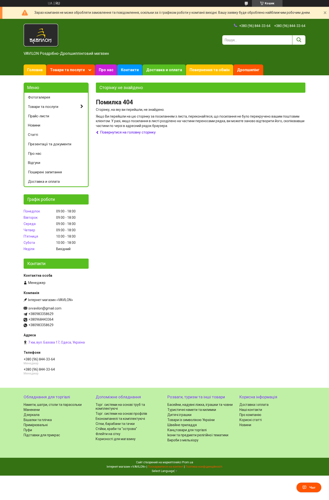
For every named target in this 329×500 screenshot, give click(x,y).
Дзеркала (31, 415)
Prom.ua (187, 462)
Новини (34, 125)
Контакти (130, 70)
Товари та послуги (67, 70)
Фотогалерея (39, 97)
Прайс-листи (38, 116)
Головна (35, 70)
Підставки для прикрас (42, 435)
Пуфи (28, 430)
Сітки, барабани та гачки (115, 424)
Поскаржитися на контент (165, 466)
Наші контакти (250, 410)
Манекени (32, 410)
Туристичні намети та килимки (191, 410)
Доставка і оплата (254, 405)
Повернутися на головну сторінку (128, 132)
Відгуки (34, 163)
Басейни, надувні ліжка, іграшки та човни (200, 405)
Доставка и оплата (164, 70)
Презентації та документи (49, 144)
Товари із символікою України (191, 420)
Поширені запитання (45, 172)
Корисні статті (250, 420)
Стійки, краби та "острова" (116, 429)
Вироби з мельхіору (182, 440)
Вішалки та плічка (38, 420)
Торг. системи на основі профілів (121, 413)
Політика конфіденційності (203, 466)
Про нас (106, 70)
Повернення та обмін (210, 70)
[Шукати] (298, 40)
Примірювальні (36, 425)
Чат (312, 487)
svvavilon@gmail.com (44, 308)
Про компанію (250, 415)
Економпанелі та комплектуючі (120, 419)
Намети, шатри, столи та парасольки (53, 405)
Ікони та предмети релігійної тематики (197, 435)
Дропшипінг (248, 70)
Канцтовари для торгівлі (187, 430)
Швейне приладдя (182, 425)
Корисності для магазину (116, 439)
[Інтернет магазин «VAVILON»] (41, 35)
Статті (33, 135)
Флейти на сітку (108, 434)
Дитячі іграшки (179, 415)
